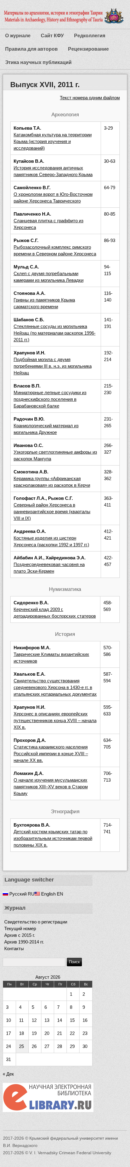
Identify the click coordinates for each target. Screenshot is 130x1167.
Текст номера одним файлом (90, 97)
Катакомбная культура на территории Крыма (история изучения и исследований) (53, 141)
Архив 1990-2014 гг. (24, 941)
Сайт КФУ (52, 35)
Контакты (14, 948)
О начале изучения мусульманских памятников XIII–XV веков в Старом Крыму (51, 786)
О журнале (18, 35)
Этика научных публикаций (38, 62)
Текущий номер (20, 928)
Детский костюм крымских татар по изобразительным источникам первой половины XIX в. (53, 838)
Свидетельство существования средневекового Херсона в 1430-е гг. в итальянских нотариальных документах (55, 687)
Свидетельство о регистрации (35, 921)
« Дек (8, 1074)
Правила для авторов (31, 49)
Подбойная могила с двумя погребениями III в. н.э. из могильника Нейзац (53, 366)
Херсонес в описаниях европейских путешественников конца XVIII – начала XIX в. (55, 720)
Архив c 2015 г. (19, 935)
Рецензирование (88, 49)
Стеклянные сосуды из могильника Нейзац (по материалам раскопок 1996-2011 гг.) (55, 333)
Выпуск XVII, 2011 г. (45, 84)
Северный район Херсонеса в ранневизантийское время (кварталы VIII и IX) (52, 511)
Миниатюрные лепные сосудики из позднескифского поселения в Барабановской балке (50, 399)
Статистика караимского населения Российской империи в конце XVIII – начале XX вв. (51, 753)
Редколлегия (89, 35)
